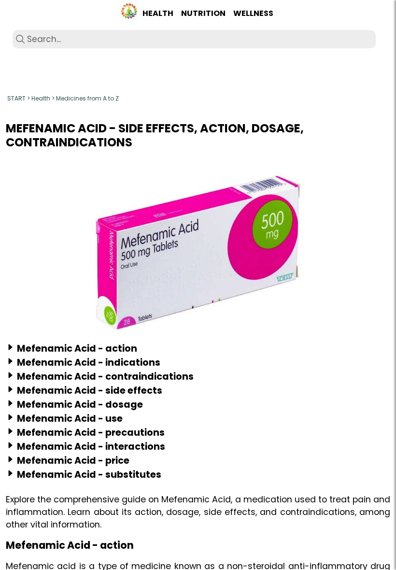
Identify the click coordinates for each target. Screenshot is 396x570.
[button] (129, 14)
